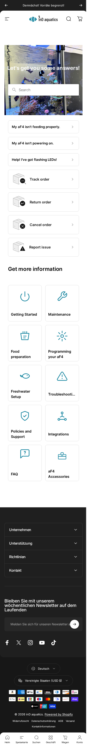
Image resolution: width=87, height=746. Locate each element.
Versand (68, 721)
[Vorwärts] (81, 5)
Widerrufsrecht (19, 721)
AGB (59, 721)
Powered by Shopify (57, 714)
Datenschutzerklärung (42, 721)
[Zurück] (6, 5)
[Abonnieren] (71, 624)
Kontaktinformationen (42, 726)
